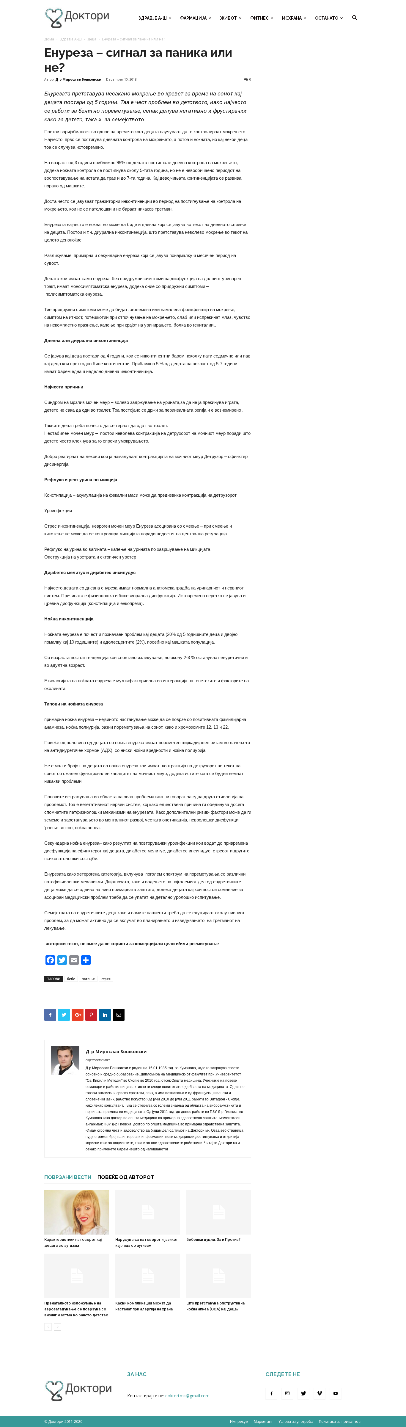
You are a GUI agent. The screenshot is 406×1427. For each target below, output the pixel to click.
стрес (106, 978)
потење (88, 978)
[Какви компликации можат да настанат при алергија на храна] (147, 1276)
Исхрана (292, 18)
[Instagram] (287, 1394)
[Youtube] (336, 1394)
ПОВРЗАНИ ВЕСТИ (68, 1177)
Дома (49, 39)
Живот (228, 18)
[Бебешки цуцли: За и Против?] (218, 1212)
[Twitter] (303, 1394)
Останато (326, 18)
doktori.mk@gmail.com (187, 1395)
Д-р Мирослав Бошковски (78, 79)
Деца (91, 39)
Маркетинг (263, 1421)
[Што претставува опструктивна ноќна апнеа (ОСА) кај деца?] (218, 1276)
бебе (71, 978)
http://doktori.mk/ (98, 1060)
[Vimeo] (319, 1394)
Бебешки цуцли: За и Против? (213, 1239)
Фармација (193, 18)
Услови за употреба (295, 1421)
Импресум (239, 1421)
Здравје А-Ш (152, 18)
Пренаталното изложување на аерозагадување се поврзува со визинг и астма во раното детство (76, 1309)
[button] (354, 18)
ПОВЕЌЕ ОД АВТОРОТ (125, 1177)
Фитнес (259, 18)
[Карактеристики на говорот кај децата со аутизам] (76, 1212)
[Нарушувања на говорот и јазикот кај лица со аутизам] (147, 1212)
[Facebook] (271, 1394)
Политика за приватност (340, 1421)
